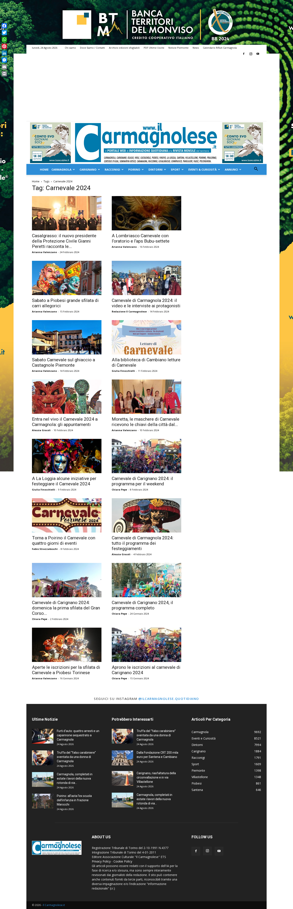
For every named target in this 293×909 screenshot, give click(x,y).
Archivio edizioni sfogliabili (124, 47)
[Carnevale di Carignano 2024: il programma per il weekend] (146, 456)
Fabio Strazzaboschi (45, 548)
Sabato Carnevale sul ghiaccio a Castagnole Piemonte (63, 362)
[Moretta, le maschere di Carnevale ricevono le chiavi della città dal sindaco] (146, 397)
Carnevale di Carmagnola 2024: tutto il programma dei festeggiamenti (142, 543)
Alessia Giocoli (41, 430)
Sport (175, 169)
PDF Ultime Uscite (154, 47)
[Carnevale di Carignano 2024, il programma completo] (146, 580)
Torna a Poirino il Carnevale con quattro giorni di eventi (63, 540)
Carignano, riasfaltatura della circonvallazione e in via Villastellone (156, 777)
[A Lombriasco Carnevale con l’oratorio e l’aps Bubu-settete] (146, 213)
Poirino (134, 169)
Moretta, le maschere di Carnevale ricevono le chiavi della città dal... (145, 422)
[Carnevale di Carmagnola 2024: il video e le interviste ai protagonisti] (146, 278)
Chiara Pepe (119, 489)
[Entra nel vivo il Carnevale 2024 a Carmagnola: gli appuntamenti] (66, 397)
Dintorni (155, 169)
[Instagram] (251, 54)
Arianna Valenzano (44, 252)
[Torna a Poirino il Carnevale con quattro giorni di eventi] (66, 515)
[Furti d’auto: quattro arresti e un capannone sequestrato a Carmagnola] (42, 736)
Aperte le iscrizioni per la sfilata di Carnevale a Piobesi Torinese (66, 670)
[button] (256, 169)
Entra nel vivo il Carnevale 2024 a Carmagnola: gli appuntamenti (65, 422)
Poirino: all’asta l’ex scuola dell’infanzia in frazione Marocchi (74, 800)
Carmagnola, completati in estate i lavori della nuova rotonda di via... (74, 778)
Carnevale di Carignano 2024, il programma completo (142, 605)
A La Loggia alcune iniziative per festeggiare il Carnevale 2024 (64, 481)
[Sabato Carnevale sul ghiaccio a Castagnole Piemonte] (66, 337)
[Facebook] (243, 54)
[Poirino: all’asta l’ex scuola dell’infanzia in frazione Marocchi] (42, 801)
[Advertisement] (146, 89)
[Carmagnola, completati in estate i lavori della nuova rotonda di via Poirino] (42, 779)
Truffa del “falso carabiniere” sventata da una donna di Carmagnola (76, 757)
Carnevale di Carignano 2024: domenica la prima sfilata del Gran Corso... (66, 608)
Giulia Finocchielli (123, 370)
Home (44, 169)
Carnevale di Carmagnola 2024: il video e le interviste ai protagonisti (146, 303)
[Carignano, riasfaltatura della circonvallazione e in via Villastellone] (122, 778)
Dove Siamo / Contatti (92, 47)
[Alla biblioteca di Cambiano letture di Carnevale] (146, 337)
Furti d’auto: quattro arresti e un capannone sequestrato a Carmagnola (78, 735)
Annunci (231, 169)
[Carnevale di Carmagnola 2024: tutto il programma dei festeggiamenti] (146, 515)
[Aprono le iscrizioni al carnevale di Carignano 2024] (146, 645)
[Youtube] (258, 54)
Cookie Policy (122, 861)
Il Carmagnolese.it (54, 905)
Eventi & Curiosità (202, 169)
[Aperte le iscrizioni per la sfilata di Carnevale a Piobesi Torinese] (66, 645)
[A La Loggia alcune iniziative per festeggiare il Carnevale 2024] (66, 456)
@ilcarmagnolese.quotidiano (168, 698)
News (196, 47)
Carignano (88, 169)
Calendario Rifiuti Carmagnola (220, 47)
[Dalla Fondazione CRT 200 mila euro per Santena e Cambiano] (122, 757)
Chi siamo (70, 47)
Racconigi (112, 169)
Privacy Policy (101, 861)
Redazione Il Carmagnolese (129, 311)
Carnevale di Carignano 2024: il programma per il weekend (142, 481)
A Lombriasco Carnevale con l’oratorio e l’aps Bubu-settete (140, 238)
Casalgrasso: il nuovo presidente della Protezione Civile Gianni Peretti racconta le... (64, 241)
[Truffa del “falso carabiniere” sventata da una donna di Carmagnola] (42, 757)
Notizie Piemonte (178, 47)
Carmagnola (61, 169)
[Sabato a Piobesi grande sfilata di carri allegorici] (66, 278)
